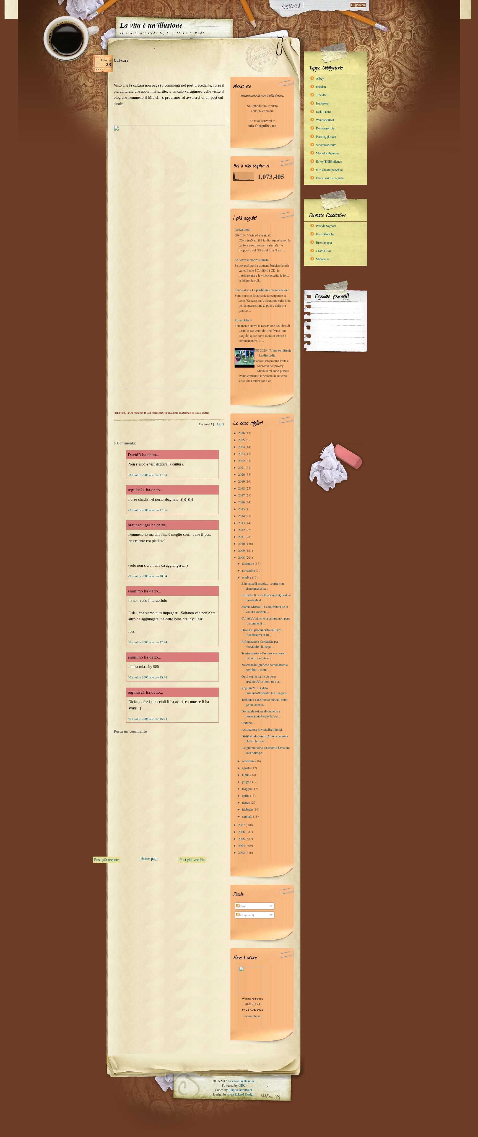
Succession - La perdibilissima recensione (262, 290)
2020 (242, 474)
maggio (247, 788)
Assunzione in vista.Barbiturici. (262, 729)
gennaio (247, 816)
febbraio (248, 809)
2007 (242, 825)
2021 (242, 467)
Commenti (247, 915)
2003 (242, 852)
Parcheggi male (326, 136)
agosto (246, 768)
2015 (242, 509)
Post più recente (106, 860)
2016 (242, 502)
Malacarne (322, 259)
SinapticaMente (326, 144)
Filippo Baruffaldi (240, 1090)
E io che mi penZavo (329, 169)
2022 (242, 460)
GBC (241, 1085)
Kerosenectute (325, 128)
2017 (242, 495)
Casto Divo (323, 250)
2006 (242, 831)
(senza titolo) (243, 229)
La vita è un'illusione (151, 25)
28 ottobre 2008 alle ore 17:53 (147, 475)
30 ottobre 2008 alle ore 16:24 (147, 718)
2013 (242, 523)
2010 (242, 543)
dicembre (248, 563)
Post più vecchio (192, 860)
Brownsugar (324, 242)
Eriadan (321, 86)
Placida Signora (326, 225)
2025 (242, 440)
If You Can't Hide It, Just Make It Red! (162, 32)
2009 (242, 550)
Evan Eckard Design (240, 1094)
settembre (248, 761)
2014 (242, 516)
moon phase (253, 1016)
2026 (242, 433)
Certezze (247, 722)
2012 (242, 529)
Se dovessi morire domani (252, 259)
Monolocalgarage (327, 153)
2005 (242, 838)
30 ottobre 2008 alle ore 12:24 (147, 642)
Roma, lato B (243, 320)
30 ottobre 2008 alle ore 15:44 (147, 677)
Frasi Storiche (325, 234)
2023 (242, 453)
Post (243, 906)
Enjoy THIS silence (329, 161)
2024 (242, 446)
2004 (242, 845)
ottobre (247, 577)
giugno (247, 781)
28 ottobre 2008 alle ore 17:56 (147, 510)
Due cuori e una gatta (330, 178)
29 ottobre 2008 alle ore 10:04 (147, 576)
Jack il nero (323, 111)
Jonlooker (322, 103)
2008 (242, 557)
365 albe (321, 95)
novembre (249, 570)
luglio (246, 774)
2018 (242, 488)
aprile (246, 795)
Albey (320, 78)
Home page (149, 859)
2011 (242, 536)
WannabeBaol (325, 120)
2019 (242, 481)
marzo (246, 802)
